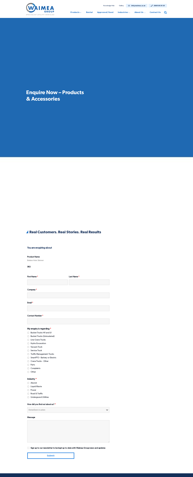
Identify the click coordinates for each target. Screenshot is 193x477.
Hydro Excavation (38, 343)
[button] (76, 12)
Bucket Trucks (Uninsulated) (43, 336)
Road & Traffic (37, 394)
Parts (33, 365)
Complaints (35, 368)
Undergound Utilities (40, 397)
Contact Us (155, 12)
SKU (29, 267)
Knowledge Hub (108, 5)
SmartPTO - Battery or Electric (43, 358)
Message (31, 417)
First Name (32, 277)
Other (33, 372)
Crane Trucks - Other (39, 361)
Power (33, 390)
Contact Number (35, 316)
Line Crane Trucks (38, 340)
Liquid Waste (36, 387)
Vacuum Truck (36, 347)
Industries (123, 12)
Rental (89, 12)
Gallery (121, 5)
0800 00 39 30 (159, 5)
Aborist (34, 383)
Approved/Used (105, 12)
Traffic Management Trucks (42, 354)
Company (32, 290)
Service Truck (36, 351)
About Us (139, 12)
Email (30, 303)
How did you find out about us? (41, 404)
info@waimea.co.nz (138, 5)
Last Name (74, 277)
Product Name (33, 257)
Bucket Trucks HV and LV (41, 333)
